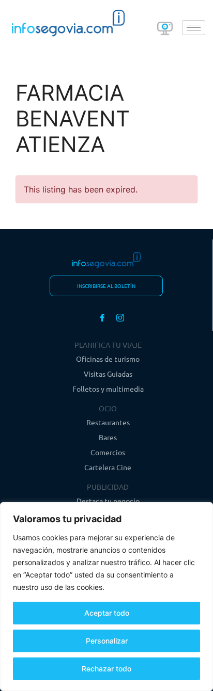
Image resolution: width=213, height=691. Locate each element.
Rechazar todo (106, 668)
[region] (106, 596)
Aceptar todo (106, 612)
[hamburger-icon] (193, 27)
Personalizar (107, 640)
